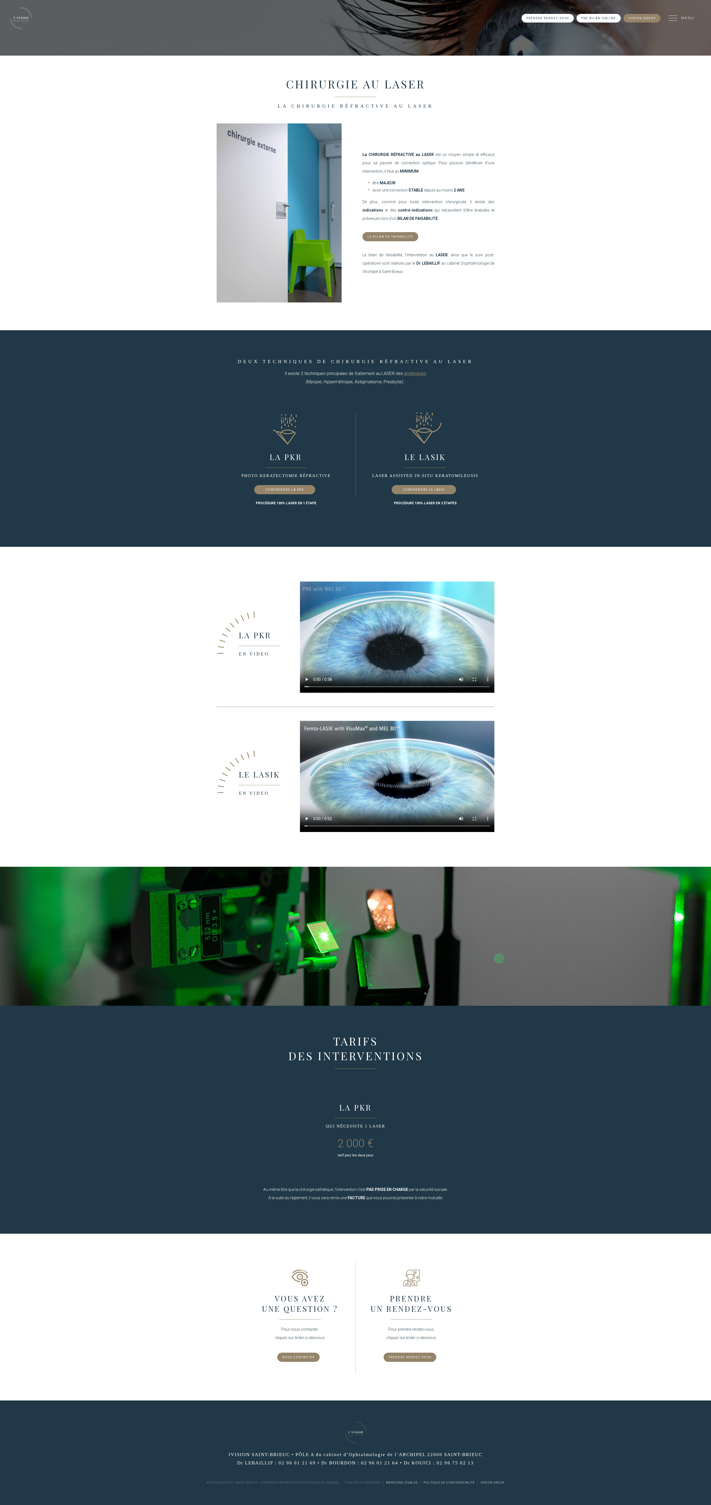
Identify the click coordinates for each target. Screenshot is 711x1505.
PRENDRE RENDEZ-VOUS (547, 18)
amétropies (415, 373)
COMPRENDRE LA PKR (285, 489)
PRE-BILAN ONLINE (598, 18)
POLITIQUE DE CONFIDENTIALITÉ (449, 1482)
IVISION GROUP (642, 18)
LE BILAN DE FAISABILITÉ (390, 236)
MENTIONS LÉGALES (402, 1482)
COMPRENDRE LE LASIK (424, 489)
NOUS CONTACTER (298, 1357)
